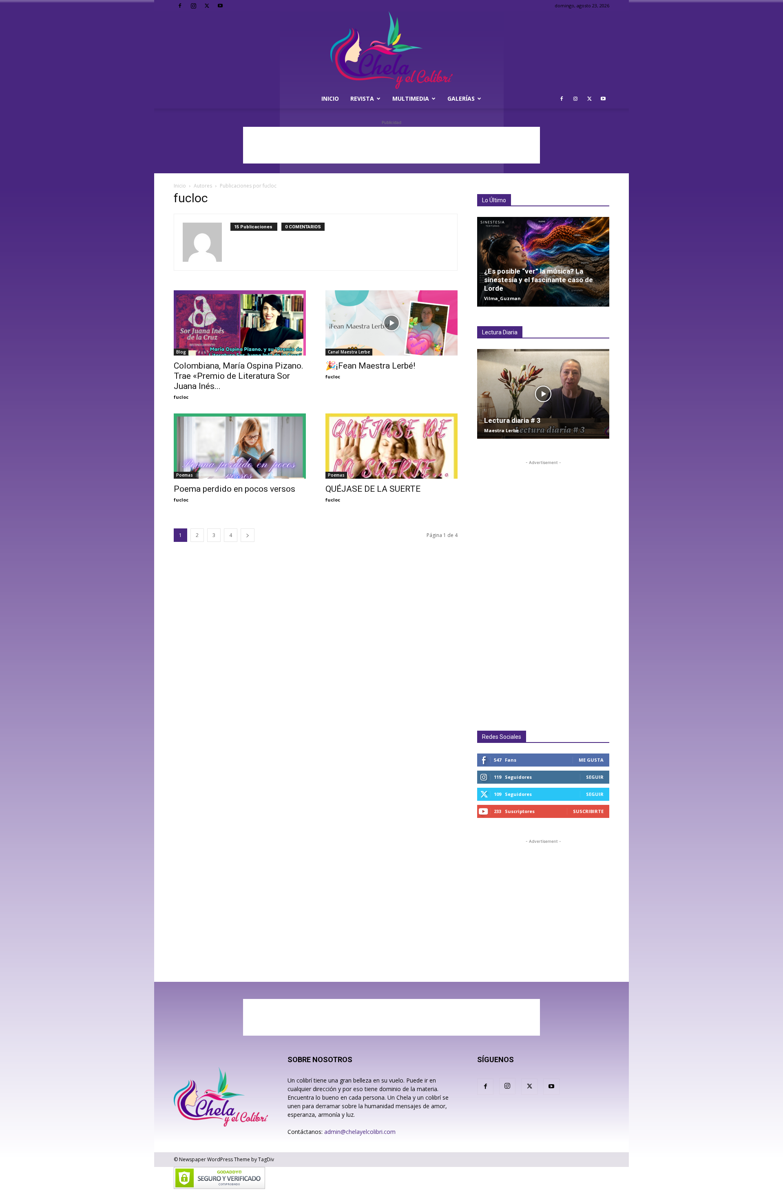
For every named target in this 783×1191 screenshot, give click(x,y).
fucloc (181, 397)
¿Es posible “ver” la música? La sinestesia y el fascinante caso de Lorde (538, 279)
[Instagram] (193, 5)
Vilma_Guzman (502, 298)
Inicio (330, 98)
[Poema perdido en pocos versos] (240, 446)
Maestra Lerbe (501, 430)
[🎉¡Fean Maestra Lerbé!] (391, 323)
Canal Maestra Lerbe (349, 352)
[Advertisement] (391, 145)
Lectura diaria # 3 (512, 420)
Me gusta (591, 760)
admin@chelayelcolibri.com (360, 1132)
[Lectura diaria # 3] (543, 394)
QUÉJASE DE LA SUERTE (372, 489)
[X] (207, 5)
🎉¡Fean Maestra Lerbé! (370, 366)
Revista (362, 98)
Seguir (595, 777)
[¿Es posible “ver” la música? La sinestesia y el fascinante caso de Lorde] (543, 262)
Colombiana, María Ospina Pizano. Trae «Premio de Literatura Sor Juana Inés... (239, 376)
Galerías (461, 98)
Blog (181, 352)
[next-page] (247, 535)
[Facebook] (180, 5)
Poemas (184, 475)
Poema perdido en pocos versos (234, 489)
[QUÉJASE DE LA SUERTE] (391, 446)
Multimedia (410, 98)
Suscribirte (588, 811)
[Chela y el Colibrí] (391, 50)
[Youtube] (220, 5)
